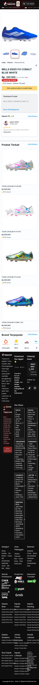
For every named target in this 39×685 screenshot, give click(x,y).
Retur (21, 561)
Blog (15, 558)
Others (8, 568)
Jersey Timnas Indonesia (18, 637)
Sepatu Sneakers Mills (8, 640)
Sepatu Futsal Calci (20, 619)
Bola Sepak (6, 653)
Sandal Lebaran (30, 636)
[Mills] (16, 342)
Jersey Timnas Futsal (20, 645)
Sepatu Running (30, 605)
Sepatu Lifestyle (18, 654)
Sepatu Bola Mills (7, 614)
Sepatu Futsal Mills (20, 617)
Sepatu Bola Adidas (8, 612)
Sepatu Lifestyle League (21, 674)
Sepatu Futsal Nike (20, 625)
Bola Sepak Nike (7, 658)
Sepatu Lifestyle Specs (21, 671)
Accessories (6, 560)
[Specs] (26, 342)
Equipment (5, 563)
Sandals (4, 553)
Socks (4, 565)
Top (9, 553)
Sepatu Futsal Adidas (20, 612)
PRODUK (10, 62)
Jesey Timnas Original (21, 643)
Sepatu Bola (5, 605)
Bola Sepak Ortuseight (8, 663)
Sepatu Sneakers (6, 636)
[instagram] (35, 388)
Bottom (4, 555)
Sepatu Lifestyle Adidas (21, 668)
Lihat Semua (32, 116)
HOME (4, 62)
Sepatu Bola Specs (7, 617)
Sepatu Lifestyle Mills (21, 663)
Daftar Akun (18, 563)
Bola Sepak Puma (7, 666)
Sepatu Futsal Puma (20, 622)
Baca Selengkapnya (11, 109)
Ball (8, 565)
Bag (3, 568)
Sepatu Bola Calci (7, 619)
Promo (21, 558)
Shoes (4, 551)
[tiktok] (29, 388)
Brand (16, 561)
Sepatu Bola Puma (7, 622)
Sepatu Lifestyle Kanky (21, 658)
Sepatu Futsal (17, 605)
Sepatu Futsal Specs (20, 614)
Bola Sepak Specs (7, 660)
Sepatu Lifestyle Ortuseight (22, 666)
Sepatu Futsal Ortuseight (21, 609)
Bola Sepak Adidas (7, 655)
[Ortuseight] (6, 342)
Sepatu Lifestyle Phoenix (22, 661)
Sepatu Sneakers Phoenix (9, 643)
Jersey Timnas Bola (20, 648)
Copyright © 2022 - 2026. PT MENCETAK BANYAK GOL (19, 681)
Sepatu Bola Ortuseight (9, 609)
